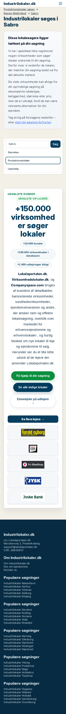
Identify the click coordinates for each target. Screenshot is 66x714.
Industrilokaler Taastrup (18, 675)
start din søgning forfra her (33, 122)
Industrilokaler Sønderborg (20, 698)
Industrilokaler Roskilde (18, 622)
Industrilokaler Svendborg (20, 702)
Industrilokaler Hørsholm (18, 642)
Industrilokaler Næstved (18, 649)
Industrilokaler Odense (17, 589)
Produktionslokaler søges (19, 9)
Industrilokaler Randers (18, 609)
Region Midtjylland (15, 13)
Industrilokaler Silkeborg (19, 639)
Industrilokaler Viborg (17, 662)
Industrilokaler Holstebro (19, 672)
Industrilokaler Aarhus (17, 586)
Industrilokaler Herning (18, 636)
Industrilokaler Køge (16, 669)
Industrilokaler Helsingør (18, 645)
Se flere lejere (32, 419)
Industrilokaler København (20, 583)
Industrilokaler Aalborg (18, 593)
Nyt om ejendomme (16, 566)
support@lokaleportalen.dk (20, 546)
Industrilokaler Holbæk (17, 695)
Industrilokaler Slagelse (18, 688)
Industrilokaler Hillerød (17, 692)
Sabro (34, 13)
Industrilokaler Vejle (15, 619)
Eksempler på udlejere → (33, 401)
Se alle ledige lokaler (32, 387)
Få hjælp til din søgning (33, 375)
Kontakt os (10, 569)
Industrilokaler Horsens (18, 616)
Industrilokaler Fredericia (19, 665)
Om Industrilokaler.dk (17, 563)
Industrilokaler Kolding (17, 612)
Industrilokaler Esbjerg (17, 596)
